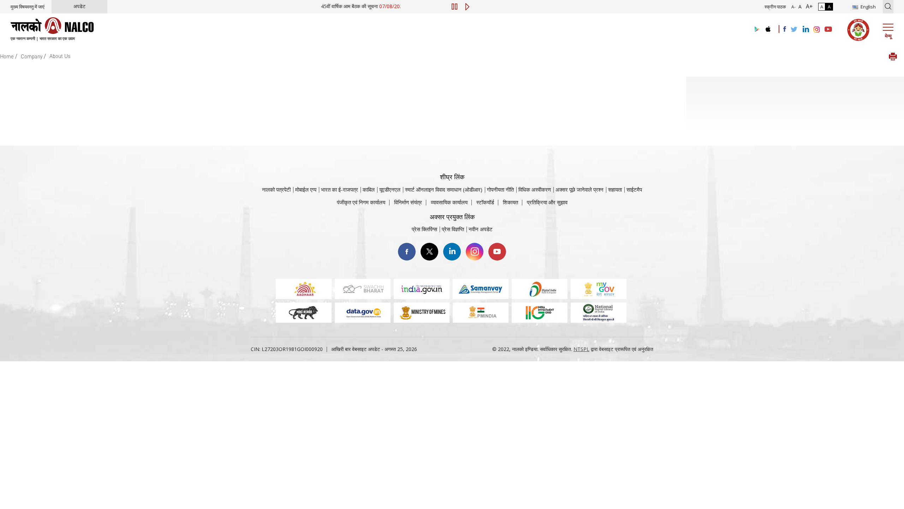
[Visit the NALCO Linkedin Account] (805, 29)
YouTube (497, 252)
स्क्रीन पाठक (775, 7)
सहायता (615, 189)
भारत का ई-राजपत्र (339, 189)
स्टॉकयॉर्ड (485, 202)
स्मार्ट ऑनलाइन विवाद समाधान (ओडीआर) (443, 189)
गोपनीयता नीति (500, 189)
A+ (808, 6)
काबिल (369, 189)
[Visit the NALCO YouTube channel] (828, 29)
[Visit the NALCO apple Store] (767, 27)
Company (31, 56)
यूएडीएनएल (389, 189)
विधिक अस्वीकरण (534, 189)
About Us (59, 55)
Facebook (407, 252)
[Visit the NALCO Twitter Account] (794, 29)
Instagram (474, 252)
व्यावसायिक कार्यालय (449, 202)
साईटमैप (634, 189)
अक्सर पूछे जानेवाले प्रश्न (579, 189)
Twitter (429, 252)
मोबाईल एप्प (305, 189)
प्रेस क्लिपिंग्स (424, 229)
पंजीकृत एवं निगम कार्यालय (361, 202)
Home (7, 56)
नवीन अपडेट (481, 229)
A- (793, 7)
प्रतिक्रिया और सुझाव (547, 202)
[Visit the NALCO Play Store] (755, 29)
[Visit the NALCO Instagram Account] (817, 29)
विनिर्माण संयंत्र (408, 202)
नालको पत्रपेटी (276, 189)
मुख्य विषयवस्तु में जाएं (27, 7)
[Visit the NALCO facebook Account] (784, 29)
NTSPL (581, 349)
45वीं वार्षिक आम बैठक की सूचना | (361, 6)
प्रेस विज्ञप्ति (453, 229)
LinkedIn (452, 252)
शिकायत (510, 202)
